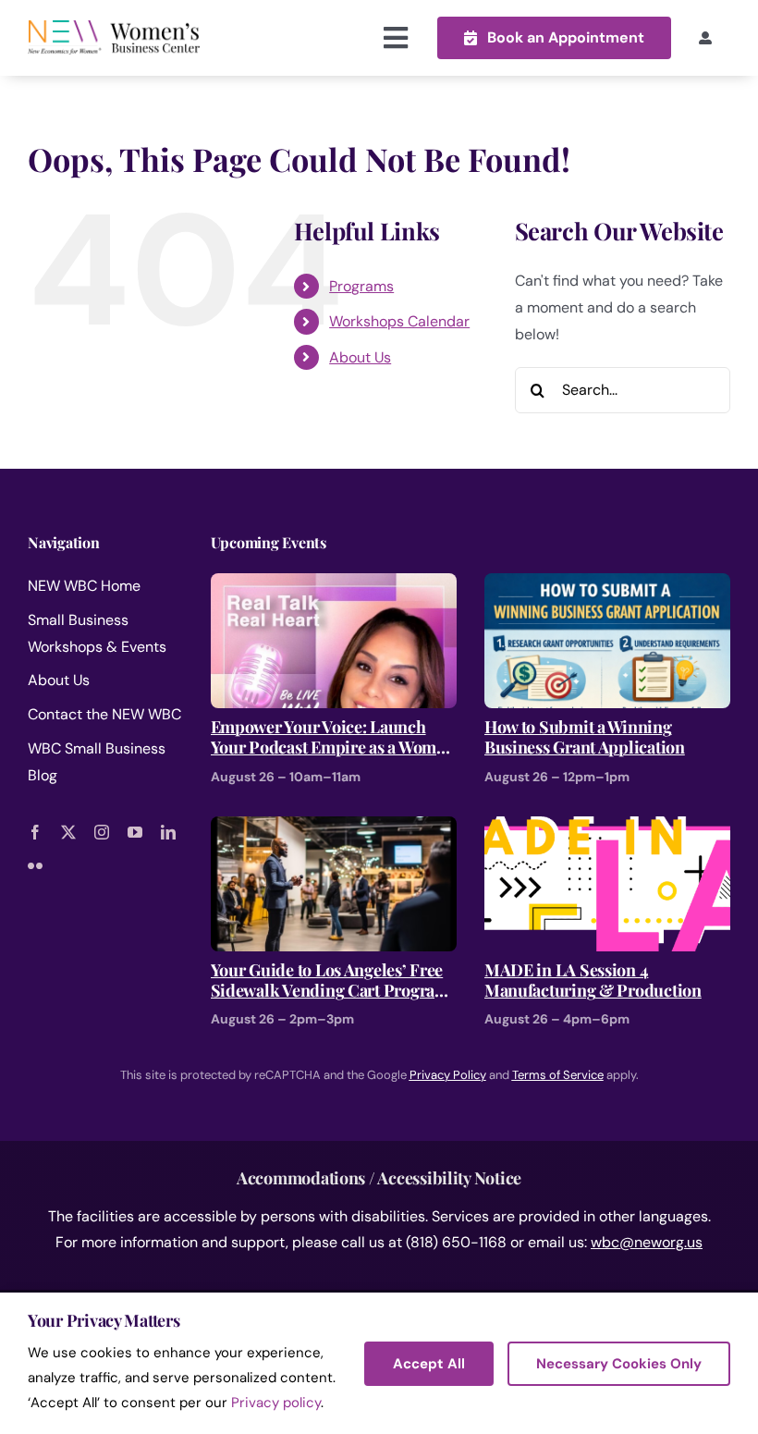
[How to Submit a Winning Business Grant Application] (607, 585)
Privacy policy (276, 1402)
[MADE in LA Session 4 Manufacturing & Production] (607, 829)
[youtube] (135, 832)
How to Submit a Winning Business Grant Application (584, 737)
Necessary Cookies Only (619, 1363)
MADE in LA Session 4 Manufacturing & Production (593, 980)
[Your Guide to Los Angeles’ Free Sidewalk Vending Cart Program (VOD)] (334, 829)
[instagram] (101, 832)
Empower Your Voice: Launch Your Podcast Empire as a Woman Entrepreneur (333, 737)
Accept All (429, 1363)
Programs (361, 286)
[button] (554, 37)
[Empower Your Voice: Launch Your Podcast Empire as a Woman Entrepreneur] (334, 585)
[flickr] (35, 865)
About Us (360, 357)
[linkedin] (168, 832)
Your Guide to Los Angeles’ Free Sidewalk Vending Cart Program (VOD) (330, 980)
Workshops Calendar (399, 321)
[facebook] (35, 832)
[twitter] (68, 832)
